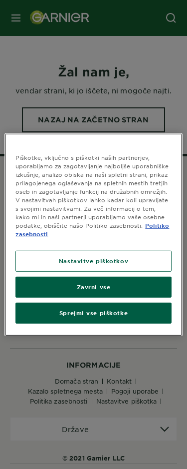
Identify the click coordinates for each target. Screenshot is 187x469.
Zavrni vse (94, 286)
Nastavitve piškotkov (93, 260)
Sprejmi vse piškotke (93, 312)
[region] (93, 234)
